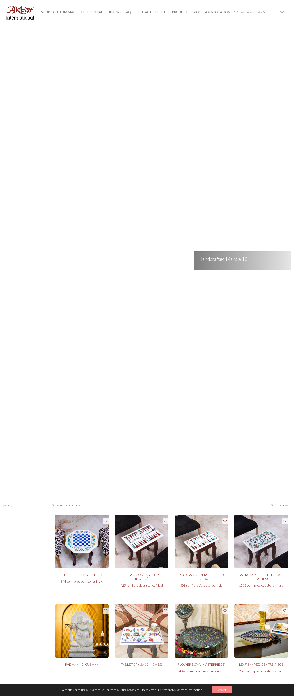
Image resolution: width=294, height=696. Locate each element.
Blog (197, 12)
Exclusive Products (172, 12)
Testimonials (92, 12)
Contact (144, 12)
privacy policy (168, 689)
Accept (222, 689)
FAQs (128, 12)
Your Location (217, 12)
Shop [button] (45, 12)
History (114, 12)
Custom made (65, 12)
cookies (134, 689)
